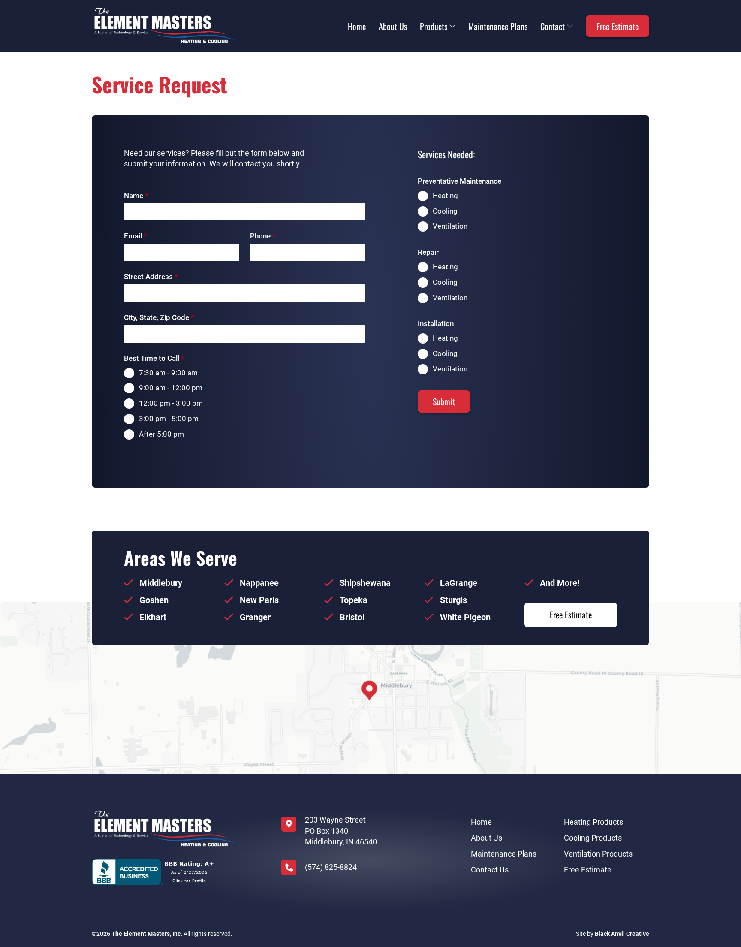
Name (136, 195)
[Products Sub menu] (452, 26)
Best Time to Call (154, 358)
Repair (428, 252)
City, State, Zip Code (159, 317)
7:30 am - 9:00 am (168, 372)
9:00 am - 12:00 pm (170, 387)
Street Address (151, 276)
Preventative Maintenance (459, 181)
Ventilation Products (598, 853)
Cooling (445, 211)
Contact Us (490, 869)
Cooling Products (593, 837)
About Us (393, 26)
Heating (445, 195)
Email (135, 236)
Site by (612, 933)
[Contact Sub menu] (570, 26)
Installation (436, 323)
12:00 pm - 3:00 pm (171, 403)
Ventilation (450, 226)
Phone (263, 236)
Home (357, 26)
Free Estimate (617, 26)
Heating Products (593, 821)
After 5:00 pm (161, 434)
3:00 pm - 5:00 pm (169, 418)
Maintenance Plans (497, 26)
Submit (444, 401)
